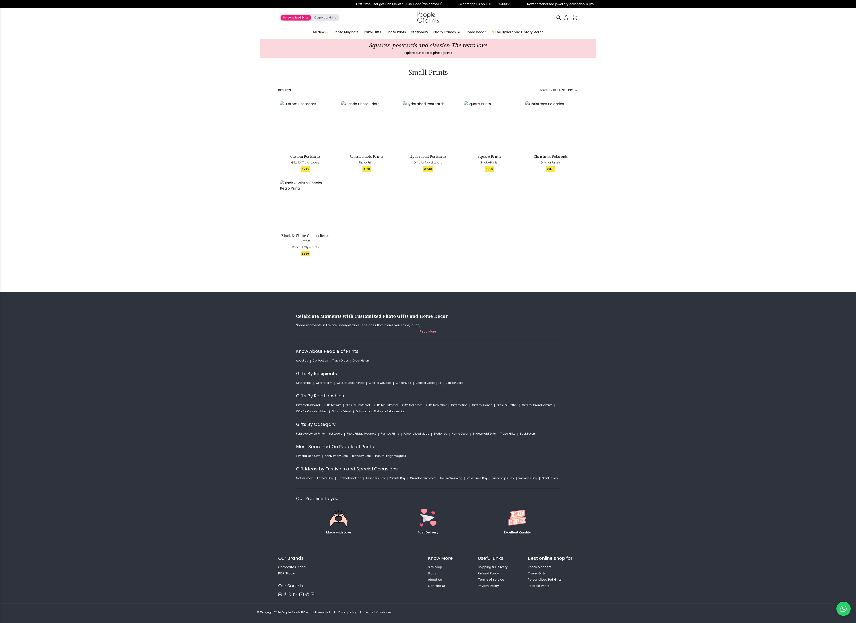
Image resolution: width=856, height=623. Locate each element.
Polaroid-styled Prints (310, 433)
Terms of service (491, 579)
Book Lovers (528, 433)
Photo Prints (396, 32)
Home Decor (475, 32)
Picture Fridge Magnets (390, 456)
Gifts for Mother (436, 405)
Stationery (419, 32)
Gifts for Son (459, 405)
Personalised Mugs (416, 433)
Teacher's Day (375, 478)
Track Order (340, 360)
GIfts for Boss (454, 383)
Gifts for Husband (308, 405)
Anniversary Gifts (336, 456)
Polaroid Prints (538, 586)
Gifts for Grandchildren (311, 411)
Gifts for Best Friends (350, 383)
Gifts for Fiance (482, 405)
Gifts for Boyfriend (358, 405)
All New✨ (320, 32)
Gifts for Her (303, 383)
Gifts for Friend (341, 411)
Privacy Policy (488, 586)
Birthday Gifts (361, 456)
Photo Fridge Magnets (361, 433)
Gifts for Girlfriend (386, 405)
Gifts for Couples (380, 383)
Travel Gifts (507, 433)
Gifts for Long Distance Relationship (380, 411)
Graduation (550, 478)
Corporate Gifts (325, 17)
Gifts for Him (324, 383)
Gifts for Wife (332, 405)
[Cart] (575, 17)
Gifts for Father (412, 405)
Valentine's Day (477, 478)
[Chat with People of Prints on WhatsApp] (843, 609)
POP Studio (286, 573)
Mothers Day (304, 478)
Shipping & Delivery (493, 567)
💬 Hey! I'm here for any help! (799, 608)
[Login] (566, 17)
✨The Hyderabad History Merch (517, 32)
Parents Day (397, 478)
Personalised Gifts (308, 456)
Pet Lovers (335, 433)
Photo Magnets (346, 32)
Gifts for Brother (507, 405)
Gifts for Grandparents (537, 405)
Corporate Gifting (292, 567)
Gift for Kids (403, 383)
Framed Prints (390, 433)
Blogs (432, 573)
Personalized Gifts (296, 17)
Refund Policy (488, 573)
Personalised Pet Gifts (545, 579)
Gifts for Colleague (428, 383)
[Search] (558, 17)
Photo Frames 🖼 (446, 32)
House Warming (451, 478)
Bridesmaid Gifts (484, 433)
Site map (435, 567)
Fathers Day (325, 478)
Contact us (437, 586)
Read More (428, 331)
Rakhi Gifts (372, 32)
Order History (361, 360)
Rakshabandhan (349, 478)
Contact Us (320, 360)
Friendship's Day (503, 478)
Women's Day (528, 478)
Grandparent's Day (423, 478)
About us (302, 360)
